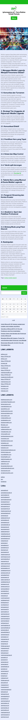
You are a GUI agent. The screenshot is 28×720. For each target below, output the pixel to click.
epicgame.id (4, 682)
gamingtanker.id (5, 625)
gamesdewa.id (5, 520)
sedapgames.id (5, 531)
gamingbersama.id (6, 499)
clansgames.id (5, 639)
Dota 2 (9, 39)
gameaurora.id (5, 584)
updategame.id (5, 600)
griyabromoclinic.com (7, 473)
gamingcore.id (5, 705)
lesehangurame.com (6, 399)
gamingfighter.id (5, 627)
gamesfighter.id (5, 632)
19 (10, 309)
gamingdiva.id (5, 710)
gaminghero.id (5, 703)
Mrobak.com (4, 425)
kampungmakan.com (7, 413)
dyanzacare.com (5, 470)
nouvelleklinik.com (6, 454)
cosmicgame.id (5, 598)
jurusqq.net (4, 363)
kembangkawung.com (7, 436)
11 (6, 306)
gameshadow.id (5, 538)
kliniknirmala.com (6, 452)
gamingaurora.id (5, 556)
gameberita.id (5, 591)
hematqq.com (5, 386)
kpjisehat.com (5, 443)
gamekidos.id (4, 698)
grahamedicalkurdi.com (7, 468)
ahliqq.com (4, 358)
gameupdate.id (5, 589)
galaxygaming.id (5, 563)
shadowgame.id (5, 554)
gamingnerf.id (5, 609)
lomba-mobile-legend (10, 278)
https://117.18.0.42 (6, 365)
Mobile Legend (9, 41)
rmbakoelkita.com (6, 418)
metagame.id (4, 678)
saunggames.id (5, 529)
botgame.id (4, 675)
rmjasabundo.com (6, 431)
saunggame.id (5, 552)
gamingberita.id (5, 559)
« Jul (13, 320)
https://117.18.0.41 (5, 370)
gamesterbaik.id (5, 524)
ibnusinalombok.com (7, 466)
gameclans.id (4, 662)
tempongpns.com (6, 404)
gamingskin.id (5, 611)
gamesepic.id (4, 637)
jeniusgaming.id (5, 506)
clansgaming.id (5, 616)
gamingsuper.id (5, 714)
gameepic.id (4, 673)
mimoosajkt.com (5, 434)
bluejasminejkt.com (6, 422)
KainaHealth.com (5, 457)
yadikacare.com (5, 461)
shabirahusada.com (6, 459)
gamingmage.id (5, 618)
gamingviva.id (5, 717)
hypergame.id (5, 687)
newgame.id (4, 595)
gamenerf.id (4, 659)
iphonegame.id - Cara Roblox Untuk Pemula (14, 13)
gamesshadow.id (5, 513)
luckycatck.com (5, 415)
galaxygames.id (5, 579)
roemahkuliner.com (6, 406)
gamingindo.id (5, 708)
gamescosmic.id (5, 573)
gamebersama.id (5, 536)
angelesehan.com (6, 420)
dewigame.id (4, 550)
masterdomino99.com (7, 377)
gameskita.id (4, 490)
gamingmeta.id (5, 621)
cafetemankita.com (6, 429)
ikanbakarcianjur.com (7, 441)
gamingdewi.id (5, 495)
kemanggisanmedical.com (8, 450)
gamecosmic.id (5, 586)
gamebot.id (4, 669)
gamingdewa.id (5, 497)
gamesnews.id (5, 577)
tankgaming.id (5, 694)
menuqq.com (4, 391)
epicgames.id (4, 650)
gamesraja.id (4, 515)
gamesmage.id (5, 634)
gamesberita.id (5, 575)
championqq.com (6, 381)
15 (21, 306)
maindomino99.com (6, 372)
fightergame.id (5, 680)
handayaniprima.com (7, 411)
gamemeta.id (4, 664)
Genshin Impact (18, 39)
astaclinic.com (5, 463)
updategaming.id (5, 570)
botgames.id (4, 643)
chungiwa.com (5, 438)
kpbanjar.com (5, 447)
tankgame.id (4, 692)
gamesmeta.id (5, 630)
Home (3, 39)
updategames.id (5, 582)
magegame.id (5, 685)
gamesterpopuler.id (6, 492)
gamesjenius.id (5, 522)
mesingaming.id (5, 712)
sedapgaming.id (5, 518)
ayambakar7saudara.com (8, 402)
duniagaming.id (5, 502)
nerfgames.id (4, 641)
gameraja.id (4, 543)
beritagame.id (5, 602)
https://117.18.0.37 (5, 379)
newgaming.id (5, 561)
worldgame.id (5, 605)
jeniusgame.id (5, 607)
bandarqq (3, 481)
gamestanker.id (5, 696)
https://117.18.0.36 (6, 356)
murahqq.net (4, 368)
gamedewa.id (4, 545)
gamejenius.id (5, 547)
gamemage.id (5, 671)
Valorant (18, 41)
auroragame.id (5, 593)
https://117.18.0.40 (6, 384)
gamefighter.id (5, 666)
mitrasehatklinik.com (6, 445)
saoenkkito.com (5, 409)
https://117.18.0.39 (6, 361)
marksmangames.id (6, 655)
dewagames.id (5, 527)
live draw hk (17, 173)
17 (2, 309)
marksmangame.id (6, 689)
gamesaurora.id (5, 566)
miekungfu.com (5, 427)
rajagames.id (4, 540)
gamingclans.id (5, 614)
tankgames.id (4, 653)
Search (4, 288)
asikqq (3, 477)
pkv (2, 479)
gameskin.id (4, 657)
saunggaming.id (5, 508)
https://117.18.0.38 (6, 375)
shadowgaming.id (6, 511)
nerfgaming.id (5, 623)
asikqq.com (4, 354)
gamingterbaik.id (5, 504)
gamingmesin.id (5, 701)
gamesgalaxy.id (5, 568)
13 (13, 306)
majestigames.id (5, 534)
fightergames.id (5, 646)
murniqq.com (4, 388)
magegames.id (5, 648)
